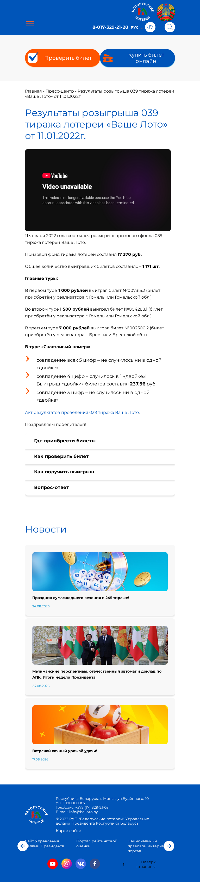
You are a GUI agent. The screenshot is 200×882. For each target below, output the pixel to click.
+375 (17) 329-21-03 (92, 807)
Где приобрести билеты (65, 441)
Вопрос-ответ (51, 487)
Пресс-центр (60, 91)
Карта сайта (68, 830)
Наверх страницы (145, 864)
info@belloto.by (83, 811)
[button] (22, 846)
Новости (46, 529)
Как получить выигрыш (64, 472)
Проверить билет (68, 58)
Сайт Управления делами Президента (44, 843)
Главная (33, 91)
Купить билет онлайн (146, 58)
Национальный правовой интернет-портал (147, 846)
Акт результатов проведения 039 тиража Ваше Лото (82, 412)
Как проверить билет (61, 456)
